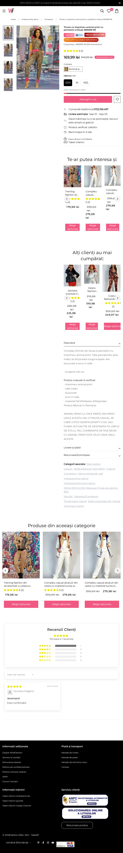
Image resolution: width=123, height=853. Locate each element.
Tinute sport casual (75, 501)
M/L (86, 82)
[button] (71, 51)
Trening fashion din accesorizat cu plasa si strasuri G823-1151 (72, 193)
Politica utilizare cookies (14, 772)
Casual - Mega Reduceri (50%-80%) (84, 468)
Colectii (110, 468)
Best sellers (93, 464)
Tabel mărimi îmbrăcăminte (16, 796)
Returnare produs (77, 825)
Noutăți (68, 496)
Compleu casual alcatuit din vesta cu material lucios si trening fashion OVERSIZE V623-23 (92, 193)
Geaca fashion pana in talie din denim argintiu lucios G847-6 (92, 290)
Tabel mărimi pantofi (12, 801)
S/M (67, 82)
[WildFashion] (11, 11)
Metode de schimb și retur (74, 762)
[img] (14, 686)
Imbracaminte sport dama (79, 483)
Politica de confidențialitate (16, 767)
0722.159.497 (100, 109)
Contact (65, 767)
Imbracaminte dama (76, 478)
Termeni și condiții (11, 757)
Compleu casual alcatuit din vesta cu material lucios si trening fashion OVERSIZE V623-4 (112, 192)
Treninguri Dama (74, 506)
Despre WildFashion (12, 752)
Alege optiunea (72, 227)
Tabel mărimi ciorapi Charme (16, 805)
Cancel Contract (10, 781)
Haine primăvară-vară (90, 473)
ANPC (5, 776)
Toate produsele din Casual (104, 501)
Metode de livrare (70, 752)
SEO (27, 835)
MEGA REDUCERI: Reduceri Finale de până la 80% (91, 490)
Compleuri (70, 473)
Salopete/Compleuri (86, 496)
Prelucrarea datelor (11, 762)
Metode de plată (70, 757)
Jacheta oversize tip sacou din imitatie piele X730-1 (72, 292)
